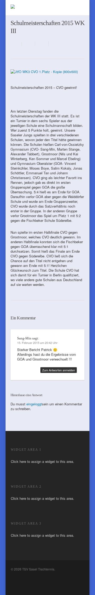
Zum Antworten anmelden (58, 370)
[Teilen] (28, 43)
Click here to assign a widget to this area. (42, 461)
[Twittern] (42, 43)
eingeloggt (34, 403)
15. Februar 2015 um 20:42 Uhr (37, 342)
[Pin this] (54, 43)
